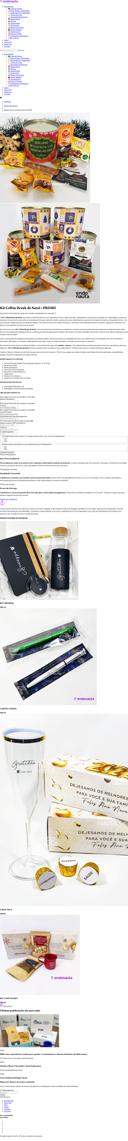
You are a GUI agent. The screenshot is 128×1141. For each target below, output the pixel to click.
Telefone (3, 427)
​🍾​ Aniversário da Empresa (17, 17)
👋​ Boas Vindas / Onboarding (19, 11)
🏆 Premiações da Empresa (18, 36)
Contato (7, 46)
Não (5, 441)
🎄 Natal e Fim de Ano (16, 27)
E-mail (7, 432)
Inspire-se (8, 44)
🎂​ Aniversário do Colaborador (19, 13)
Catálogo (7, 102)
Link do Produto (6, 412)
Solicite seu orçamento (8, 499)
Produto (3, 405)
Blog (6, 1105)
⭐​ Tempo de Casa (15, 15)
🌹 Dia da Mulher (14, 19)
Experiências (8, 6)
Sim (5, 439)
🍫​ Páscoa (12, 21)
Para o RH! (8, 42)
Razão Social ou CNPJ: (13, 423)
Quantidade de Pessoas (13, 416)
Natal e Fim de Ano (11, 106)
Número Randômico (7, 399)
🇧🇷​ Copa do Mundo (15, 9)
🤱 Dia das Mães (14, 23)
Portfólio (7, 1111)
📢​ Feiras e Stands (15, 34)
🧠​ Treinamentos (14, 32)
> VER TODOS (13, 38)
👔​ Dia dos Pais (13, 25)
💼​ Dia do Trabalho (15, 30)
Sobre (6, 40)
